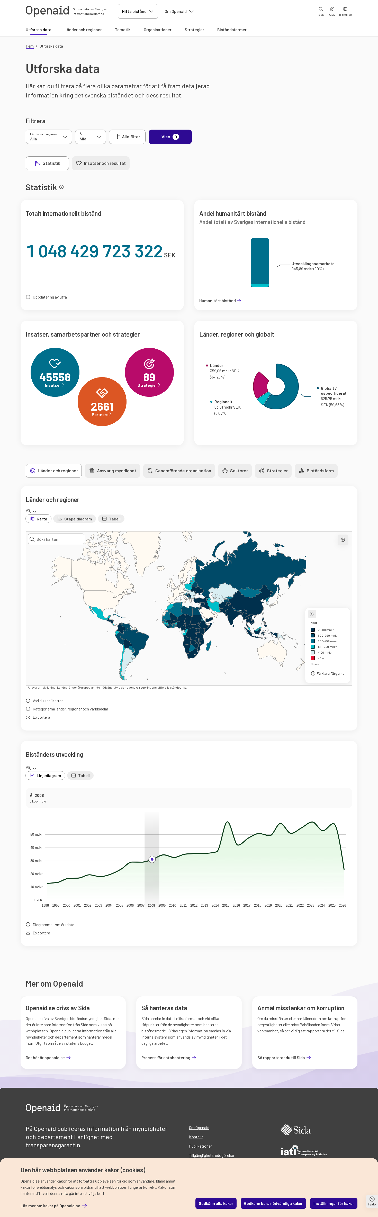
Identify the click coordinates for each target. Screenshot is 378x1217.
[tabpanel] (189, 562)
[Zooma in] (343, 540)
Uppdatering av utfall (50, 296)
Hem (30, 45)
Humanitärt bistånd (217, 300)
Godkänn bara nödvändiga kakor (273, 1203)
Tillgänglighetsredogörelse (211, 1155)
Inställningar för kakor (333, 1203)
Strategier (194, 29)
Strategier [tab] (277, 470)
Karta (42, 518)
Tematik (122, 29)
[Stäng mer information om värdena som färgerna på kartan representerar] (312, 614)
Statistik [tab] (51, 163)
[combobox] (56, 539)
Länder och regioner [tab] (58, 470)
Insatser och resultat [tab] (105, 163)
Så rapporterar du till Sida (281, 1058)
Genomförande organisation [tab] (183, 470)
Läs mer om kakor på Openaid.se (50, 1205)
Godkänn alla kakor (216, 1203)
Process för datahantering (165, 1058)
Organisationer (158, 29)
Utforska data (38, 29)
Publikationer (200, 1145)
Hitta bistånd (134, 11)
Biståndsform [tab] (320, 470)
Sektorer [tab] (239, 470)
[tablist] (78, 163)
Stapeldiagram (78, 518)
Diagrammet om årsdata (53, 924)
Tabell (115, 518)
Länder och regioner (83, 29)
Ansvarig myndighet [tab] (116, 470)
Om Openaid (176, 11)
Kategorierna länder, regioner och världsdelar (70, 708)
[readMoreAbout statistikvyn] (61, 187)
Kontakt (196, 1136)
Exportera (41, 717)
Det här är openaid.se (45, 1058)
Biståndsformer (232, 29)
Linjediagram (49, 775)
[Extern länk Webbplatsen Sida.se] (296, 1130)
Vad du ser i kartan (48, 700)
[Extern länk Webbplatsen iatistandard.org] (304, 1151)
